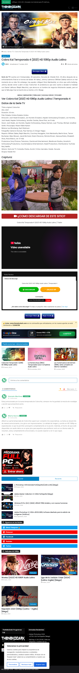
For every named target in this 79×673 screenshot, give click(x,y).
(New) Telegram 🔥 (13, 528)
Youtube (9, 541)
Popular (20, 479)
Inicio (4, 51)
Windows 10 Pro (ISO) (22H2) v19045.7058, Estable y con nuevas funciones (40, 503)
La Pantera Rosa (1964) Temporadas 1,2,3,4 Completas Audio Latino (39, 365)
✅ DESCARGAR (29, 289)
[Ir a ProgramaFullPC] (39, 462)
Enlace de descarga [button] (11, 278)
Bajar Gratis (47, 316)
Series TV (11, 51)
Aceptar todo (40, 664)
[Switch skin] (69, 8)
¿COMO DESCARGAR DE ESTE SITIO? (41, 216)
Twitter (8, 546)
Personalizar (13, 664)
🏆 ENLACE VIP (50, 289)
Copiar (48, 300)
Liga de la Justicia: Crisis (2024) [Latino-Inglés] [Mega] (55, 578)
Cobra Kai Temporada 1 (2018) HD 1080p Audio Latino (12, 364)
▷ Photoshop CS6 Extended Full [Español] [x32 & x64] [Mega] (36, 485)
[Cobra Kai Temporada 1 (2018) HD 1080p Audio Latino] (13, 354)
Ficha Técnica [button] (8, 274)
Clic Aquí (65, 306)
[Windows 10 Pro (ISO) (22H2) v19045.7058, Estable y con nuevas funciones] (7, 506)
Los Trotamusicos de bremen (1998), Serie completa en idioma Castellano (64, 365)
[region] (26, 656)
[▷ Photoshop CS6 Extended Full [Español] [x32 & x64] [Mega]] (7, 488)
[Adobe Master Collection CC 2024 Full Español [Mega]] (7, 497)
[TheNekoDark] (11, 7)
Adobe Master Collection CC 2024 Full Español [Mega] (33, 494)
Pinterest (9, 532)
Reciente (58, 479)
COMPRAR (67, 334)
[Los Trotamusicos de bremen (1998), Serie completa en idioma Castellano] (65, 354)
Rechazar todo (26, 664)
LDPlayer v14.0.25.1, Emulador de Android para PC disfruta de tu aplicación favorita (38, 2)
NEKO (7, 64)
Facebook (9, 537)
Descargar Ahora (39, 71)
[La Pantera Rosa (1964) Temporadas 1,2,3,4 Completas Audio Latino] (39, 354)
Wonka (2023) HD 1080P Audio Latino (18, 577)
